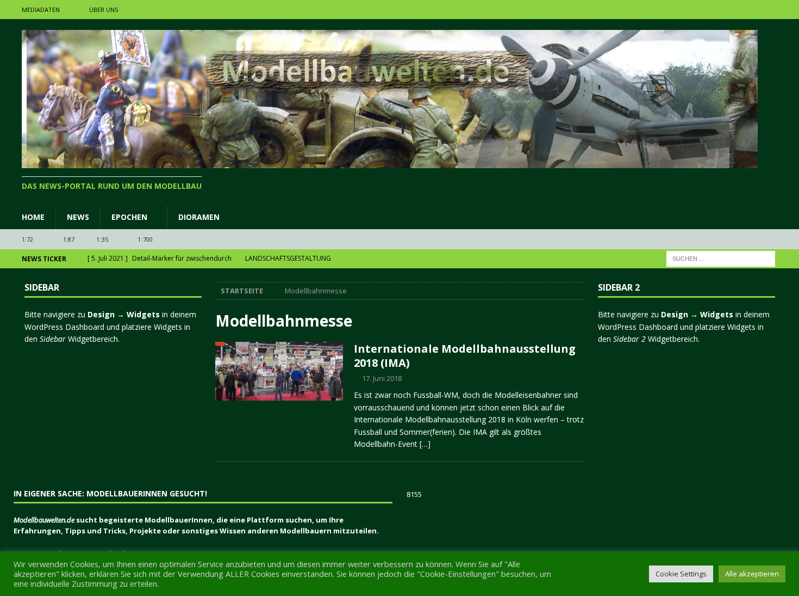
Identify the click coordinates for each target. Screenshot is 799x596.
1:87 (69, 239)
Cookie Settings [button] (681, 574)
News (78, 217)
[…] (425, 444)
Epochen (129, 217)
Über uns (103, 9)
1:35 (102, 239)
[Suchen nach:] (720, 258)
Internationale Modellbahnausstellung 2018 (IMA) (465, 355)
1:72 (28, 239)
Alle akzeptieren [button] (752, 574)
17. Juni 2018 (382, 378)
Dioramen (199, 217)
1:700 (145, 239)
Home (33, 217)
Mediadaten (41, 9)
